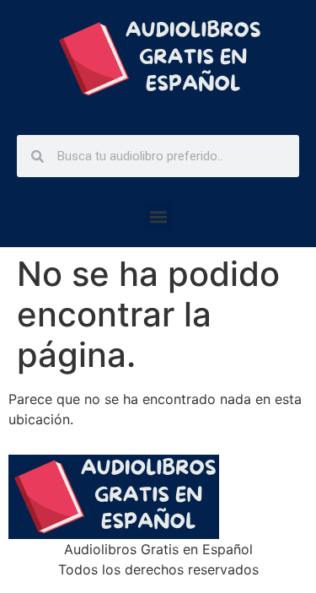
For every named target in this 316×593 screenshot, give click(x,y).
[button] (158, 216)
